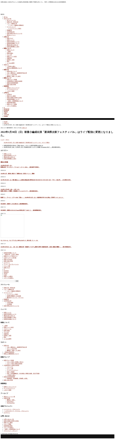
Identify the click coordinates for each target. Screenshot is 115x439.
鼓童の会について (12, 71)
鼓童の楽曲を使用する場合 (14, 97)
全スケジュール (11, 20)
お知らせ (24, 127)
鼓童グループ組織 (12, 79)
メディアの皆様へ (12, 106)
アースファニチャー (12, 370)
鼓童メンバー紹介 (12, 56)
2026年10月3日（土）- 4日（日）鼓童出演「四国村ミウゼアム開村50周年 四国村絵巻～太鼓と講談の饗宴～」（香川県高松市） (36, 247)
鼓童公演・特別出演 (12, 22)
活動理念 (9, 58)
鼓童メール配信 (8, 276)
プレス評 (9, 55)
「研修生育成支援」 (9, 352)
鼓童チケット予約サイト (11, 256)
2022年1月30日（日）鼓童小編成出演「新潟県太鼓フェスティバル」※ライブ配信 (26, 142)
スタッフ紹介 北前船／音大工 (15, 362)
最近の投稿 (4, 162)
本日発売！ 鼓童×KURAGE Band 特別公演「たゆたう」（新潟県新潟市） (21, 210)
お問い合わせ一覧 (9, 419)
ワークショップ (11, 27)
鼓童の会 (6, 345)
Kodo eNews (10, 401)
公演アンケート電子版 (10, 257)
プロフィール (7, 329)
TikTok (5, 273)
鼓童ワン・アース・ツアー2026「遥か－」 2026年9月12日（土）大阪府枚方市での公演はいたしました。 (32, 197)
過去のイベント (11, 35)
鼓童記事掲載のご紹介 (13, 46)
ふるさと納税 (10, 91)
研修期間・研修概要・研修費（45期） (17, 378)
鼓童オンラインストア (13, 87)
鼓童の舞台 (10, 53)
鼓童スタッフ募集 (12, 104)
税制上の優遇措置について (14, 68)
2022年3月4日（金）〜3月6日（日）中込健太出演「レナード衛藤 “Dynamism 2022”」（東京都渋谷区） (32, 147)
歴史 (8, 61)
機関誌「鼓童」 (11, 400)
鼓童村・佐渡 (10, 59)
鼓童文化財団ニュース (13, 41)
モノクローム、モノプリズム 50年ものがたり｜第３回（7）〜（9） (19, 240)
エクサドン (7, 262)
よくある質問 (10, 63)
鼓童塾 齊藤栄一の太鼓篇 (14, 296)
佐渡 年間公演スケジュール (14, 33)
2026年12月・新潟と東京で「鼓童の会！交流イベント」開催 (17, 173)
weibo (5, 275)
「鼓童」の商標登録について (15, 101)
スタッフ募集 (7, 424)
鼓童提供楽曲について (13, 43)
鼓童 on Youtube (8, 259)
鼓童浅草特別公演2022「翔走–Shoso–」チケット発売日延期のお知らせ (23, 145)
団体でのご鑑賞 (11, 96)
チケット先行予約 (12, 74)
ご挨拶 (9, 51)
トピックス (10, 367)
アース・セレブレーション (11, 264)
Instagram (6, 272)
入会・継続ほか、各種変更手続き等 (17, 73)
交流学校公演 (10, 31)
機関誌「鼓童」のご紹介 (14, 76)
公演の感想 (10, 302)
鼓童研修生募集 (11, 102)
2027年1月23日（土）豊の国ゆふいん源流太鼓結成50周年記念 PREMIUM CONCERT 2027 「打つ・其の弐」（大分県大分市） (36, 180)
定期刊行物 (7, 398)
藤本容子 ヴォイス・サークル (15, 297)
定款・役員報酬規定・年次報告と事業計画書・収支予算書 (23, 373)
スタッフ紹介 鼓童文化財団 (14, 363)
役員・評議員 (10, 372)
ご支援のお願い (11, 66)
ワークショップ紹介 (15, 28)
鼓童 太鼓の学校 (11, 84)
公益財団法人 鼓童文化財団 (14, 81)
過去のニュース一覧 (9, 396)
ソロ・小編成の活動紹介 (17, 25)
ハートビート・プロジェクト (12, 409)
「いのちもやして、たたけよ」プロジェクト (16, 411)
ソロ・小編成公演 (12, 23)
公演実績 (9, 304)
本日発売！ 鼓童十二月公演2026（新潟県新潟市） (14, 203)
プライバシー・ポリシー (11, 430)
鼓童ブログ (10, 38)
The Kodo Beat (11, 403)
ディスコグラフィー (12, 89)
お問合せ (9, 94)
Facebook (6, 270)
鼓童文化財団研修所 (12, 83)
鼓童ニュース (10, 40)
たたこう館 (7, 266)
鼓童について (10, 50)
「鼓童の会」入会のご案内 (11, 254)
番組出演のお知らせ (12, 45)
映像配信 (9, 30)
